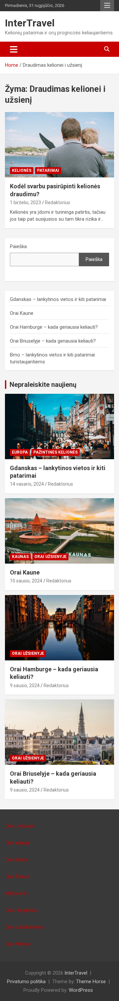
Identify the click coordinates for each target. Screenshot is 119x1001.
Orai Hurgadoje (21, 910)
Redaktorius (57, 202)
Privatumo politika (26, 981)
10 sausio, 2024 (26, 580)
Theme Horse (91, 981)
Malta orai (15, 893)
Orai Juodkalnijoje (24, 927)
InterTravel (30, 23)
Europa (20, 452)
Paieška (18, 246)
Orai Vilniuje (17, 843)
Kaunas (20, 556)
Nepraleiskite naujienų (43, 385)
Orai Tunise (17, 876)
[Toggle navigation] (13, 49)
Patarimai (48, 170)
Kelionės (21, 170)
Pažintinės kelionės (55, 452)
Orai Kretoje (17, 944)
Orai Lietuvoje (19, 826)
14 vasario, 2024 (27, 484)
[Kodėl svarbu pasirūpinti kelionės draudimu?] (59, 145)
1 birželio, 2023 (25, 202)
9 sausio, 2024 (25, 685)
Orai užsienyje (50, 556)
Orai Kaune (21, 313)
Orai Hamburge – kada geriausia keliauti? (54, 327)
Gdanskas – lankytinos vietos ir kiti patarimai (58, 299)
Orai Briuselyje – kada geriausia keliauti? (53, 341)
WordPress (81, 990)
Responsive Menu (107, 5)
